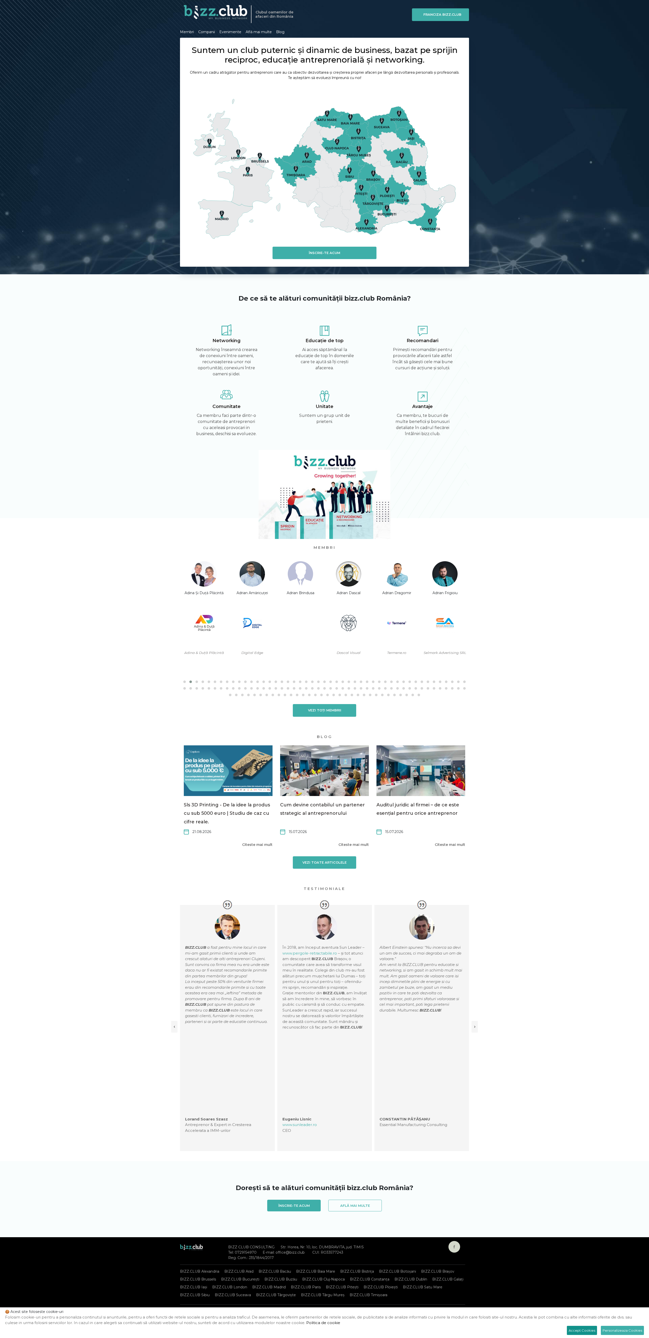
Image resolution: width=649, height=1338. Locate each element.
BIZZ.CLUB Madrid (269, 1287)
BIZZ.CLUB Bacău (275, 1271)
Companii (206, 32)
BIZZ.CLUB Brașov (437, 1271)
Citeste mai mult (257, 844)
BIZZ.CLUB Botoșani (397, 1271)
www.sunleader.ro (299, 1124)
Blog (280, 32)
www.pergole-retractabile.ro (309, 953)
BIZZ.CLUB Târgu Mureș (323, 1295)
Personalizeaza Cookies (622, 1330)
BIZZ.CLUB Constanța (369, 1279)
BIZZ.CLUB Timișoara (368, 1295)
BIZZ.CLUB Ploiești (381, 1287)
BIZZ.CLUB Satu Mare (422, 1287)
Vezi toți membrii (324, 710)
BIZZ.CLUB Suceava (233, 1295)
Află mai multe (259, 32)
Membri (187, 32)
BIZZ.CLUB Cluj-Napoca (323, 1279)
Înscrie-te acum (324, 253)
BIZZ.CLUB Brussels (198, 1279)
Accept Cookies (582, 1330)
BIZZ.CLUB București (240, 1279)
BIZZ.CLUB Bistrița (357, 1271)
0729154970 (246, 1252)
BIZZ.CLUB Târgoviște (276, 1295)
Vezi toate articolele (324, 862)
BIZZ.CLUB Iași (193, 1287)
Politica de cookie (323, 1322)
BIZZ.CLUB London (229, 1287)
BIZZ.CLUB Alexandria (199, 1271)
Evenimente (230, 32)
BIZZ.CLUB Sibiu (195, 1295)
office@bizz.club (290, 1252)
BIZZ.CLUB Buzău (280, 1279)
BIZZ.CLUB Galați (447, 1279)
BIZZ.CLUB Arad (239, 1271)
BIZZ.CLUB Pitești (342, 1287)
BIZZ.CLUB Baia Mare (315, 1271)
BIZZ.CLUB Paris (306, 1287)
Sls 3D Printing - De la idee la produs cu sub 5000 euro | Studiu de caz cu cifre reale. (227, 813)
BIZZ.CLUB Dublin (410, 1279)
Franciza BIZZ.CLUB (442, 14)
